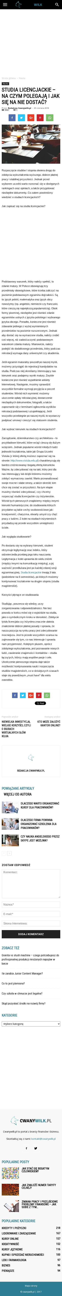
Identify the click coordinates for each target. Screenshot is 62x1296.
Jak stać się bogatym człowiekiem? (35, 1170)
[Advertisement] (31, 42)
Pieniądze (8, 1270)
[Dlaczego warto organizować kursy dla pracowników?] (10, 807)
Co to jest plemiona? (13, 983)
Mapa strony (31, 1285)
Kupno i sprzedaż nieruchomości (23, 1254)
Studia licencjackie (31, 572)
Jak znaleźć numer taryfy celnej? (39, 1186)
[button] (57, 4)
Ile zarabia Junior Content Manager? (22, 973)
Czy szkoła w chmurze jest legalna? (22, 993)
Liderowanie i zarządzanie (19, 1233)
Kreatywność (10, 1244)
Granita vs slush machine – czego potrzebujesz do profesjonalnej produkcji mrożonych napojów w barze (30, 959)
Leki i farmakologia (14, 1260)
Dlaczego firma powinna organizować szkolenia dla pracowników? (38, 824)
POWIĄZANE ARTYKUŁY (18, 788)
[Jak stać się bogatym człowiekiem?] (10, 1173)
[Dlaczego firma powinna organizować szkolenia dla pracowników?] (10, 824)
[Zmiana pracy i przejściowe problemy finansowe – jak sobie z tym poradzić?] (10, 1206)
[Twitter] (35, 1148)
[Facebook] (26, 1148)
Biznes (6, 1265)
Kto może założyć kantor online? (48, 723)
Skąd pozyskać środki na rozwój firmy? (23, 1003)
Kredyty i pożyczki (14, 1228)
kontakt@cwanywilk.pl (43, 1138)
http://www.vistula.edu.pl (24, 460)
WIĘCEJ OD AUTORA (18, 794)
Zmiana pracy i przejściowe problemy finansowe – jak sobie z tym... (40, 1204)
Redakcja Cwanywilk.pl (19, 108)
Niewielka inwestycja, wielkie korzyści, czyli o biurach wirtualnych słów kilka (16, 729)
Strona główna (9, 78)
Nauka (5, 83)
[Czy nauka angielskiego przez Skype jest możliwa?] (10, 840)
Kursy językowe (12, 1249)
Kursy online (10, 1238)
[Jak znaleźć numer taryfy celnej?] (10, 1190)
